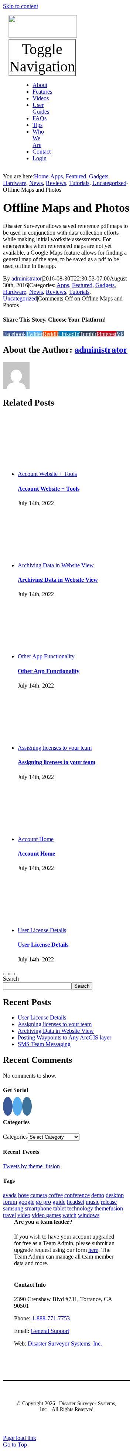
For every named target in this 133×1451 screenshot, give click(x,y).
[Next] (12, 974)
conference (77, 1195)
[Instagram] (27, 1106)
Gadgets (105, 285)
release (109, 1202)
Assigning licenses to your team (55, 748)
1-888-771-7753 (51, 1318)
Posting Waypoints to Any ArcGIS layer (64, 1037)
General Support (50, 1331)
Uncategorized (20, 298)
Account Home (36, 839)
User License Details (42, 930)
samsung (13, 1208)
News (36, 292)
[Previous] (6, 974)
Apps (63, 285)
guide (58, 1202)
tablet (59, 1208)
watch (69, 1215)
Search (11, 978)
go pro (43, 1202)
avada (10, 1195)
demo (97, 1195)
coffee (55, 1195)
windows (88, 1215)
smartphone (38, 1208)
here (93, 1250)
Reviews (56, 292)
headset (75, 1202)
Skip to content (20, 6)
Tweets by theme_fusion (31, 1166)
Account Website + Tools (47, 474)
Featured (82, 285)
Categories (15, 1136)
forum (10, 1202)
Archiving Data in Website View (56, 565)
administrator (26, 278)
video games (46, 1215)
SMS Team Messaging (44, 1044)
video (23, 1215)
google (26, 1202)
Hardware (14, 292)
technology (80, 1208)
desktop (115, 1195)
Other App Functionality (46, 656)
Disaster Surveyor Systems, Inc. (65, 1343)
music (92, 1202)
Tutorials (79, 292)
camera (38, 1195)
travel (9, 1215)
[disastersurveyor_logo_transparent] (42, 36)
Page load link (19, 1438)
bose (23, 1195)
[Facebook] (8, 1106)
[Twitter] (17, 1106)
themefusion (109, 1208)
